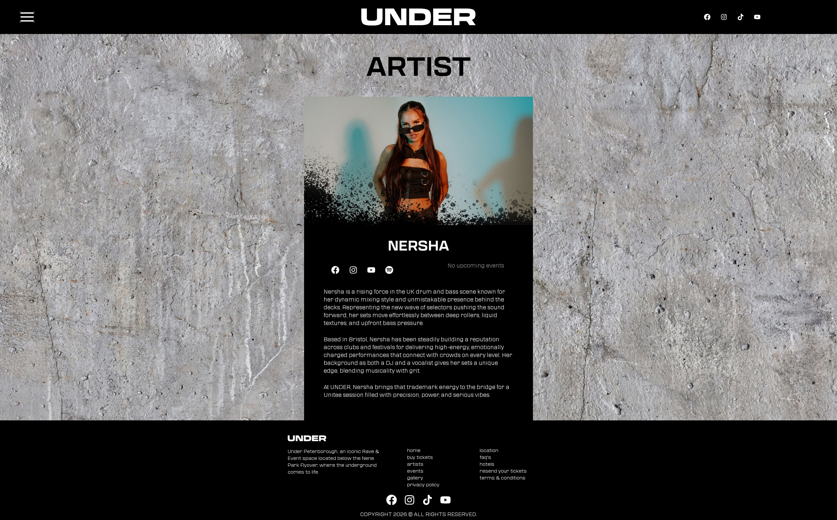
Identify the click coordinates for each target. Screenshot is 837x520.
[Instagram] (723, 17)
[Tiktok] (740, 17)
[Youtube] (757, 17)
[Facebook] (707, 17)
